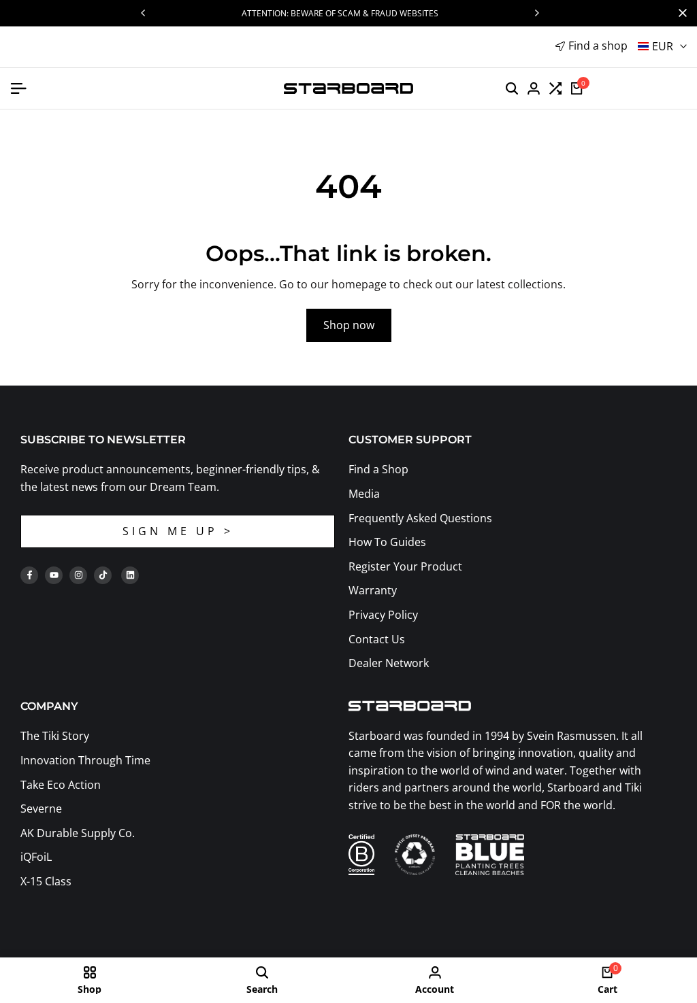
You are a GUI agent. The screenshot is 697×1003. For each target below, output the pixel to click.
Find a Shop (378, 469)
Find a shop (598, 45)
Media (364, 493)
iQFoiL (36, 856)
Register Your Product (405, 566)
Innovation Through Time (85, 760)
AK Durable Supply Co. (77, 833)
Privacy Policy (383, 614)
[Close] (680, 13)
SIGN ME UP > (178, 531)
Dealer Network (388, 663)
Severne (41, 808)
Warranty (372, 590)
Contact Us (376, 639)
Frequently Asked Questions (420, 518)
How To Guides (387, 541)
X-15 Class (45, 881)
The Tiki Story (54, 735)
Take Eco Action (60, 784)
